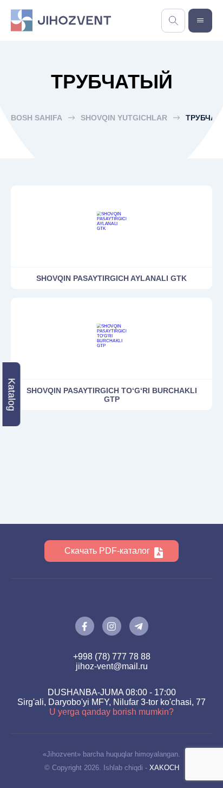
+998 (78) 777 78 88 (111, 656)
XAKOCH (164, 768)
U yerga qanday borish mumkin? (111, 711)
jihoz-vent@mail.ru (112, 666)
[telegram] (138, 626)
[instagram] (111, 626)
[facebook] (84, 626)
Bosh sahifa (36, 117)
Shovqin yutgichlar (124, 117)
